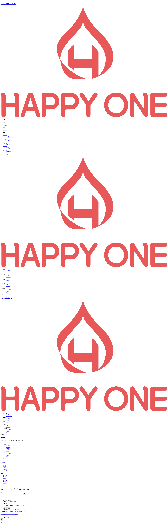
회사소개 (5, 135)
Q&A (7, 154)
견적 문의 (8, 148)
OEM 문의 (8, 147)
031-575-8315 (7, 507)
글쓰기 (7, 497)
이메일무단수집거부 (13, 514)
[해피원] (84, 266)
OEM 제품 (8, 141)
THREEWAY (22, 511)
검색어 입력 (6, 517)
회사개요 (8, 136)
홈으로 (2, 442)
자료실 (7, 152)
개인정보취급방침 (5, 514)
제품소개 (5, 139)
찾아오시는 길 (9, 137)
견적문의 (5, 146)
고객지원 (5, 150)
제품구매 (5, 143)
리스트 (4, 497)
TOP (2, 515)
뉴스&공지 (8, 151)
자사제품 (8, 140)
